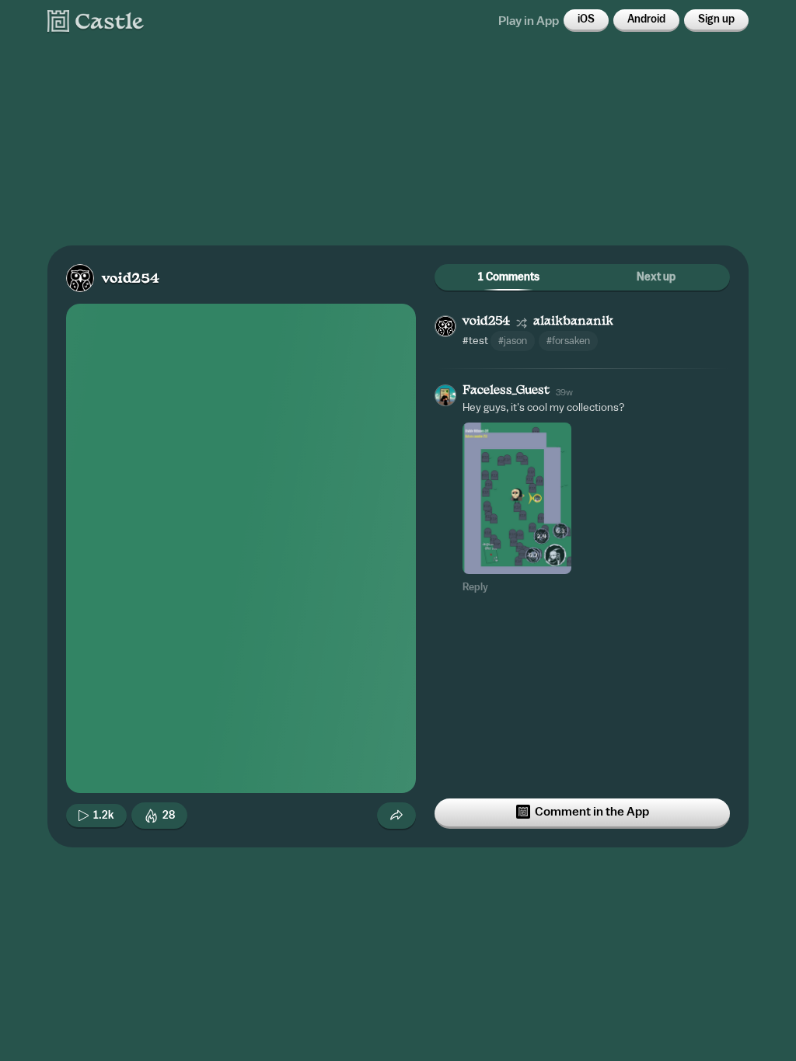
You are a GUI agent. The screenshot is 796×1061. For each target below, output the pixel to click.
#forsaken (568, 341)
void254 (130, 279)
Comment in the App (592, 811)
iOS (586, 19)
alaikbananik (573, 322)
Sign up (716, 19)
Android (646, 19)
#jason (512, 341)
